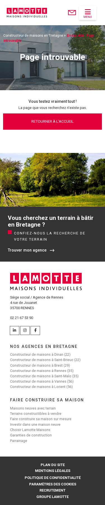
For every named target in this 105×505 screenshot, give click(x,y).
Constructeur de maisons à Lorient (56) (41, 387)
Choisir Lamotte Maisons (30, 430)
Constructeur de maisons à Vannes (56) (42, 381)
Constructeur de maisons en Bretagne (33, 36)
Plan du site (53, 465)
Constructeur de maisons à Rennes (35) (42, 371)
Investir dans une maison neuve (35, 424)
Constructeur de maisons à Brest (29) (40, 365)
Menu (87, 16)
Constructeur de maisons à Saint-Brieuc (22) (45, 360)
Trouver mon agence (27, 250)
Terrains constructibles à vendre (35, 413)
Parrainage (18, 441)
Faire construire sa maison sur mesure (40, 419)
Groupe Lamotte (52, 497)
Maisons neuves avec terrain (33, 408)
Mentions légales (52, 471)
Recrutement (52, 490)
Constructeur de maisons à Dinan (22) (40, 354)
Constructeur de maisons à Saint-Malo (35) (44, 376)
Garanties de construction (31, 435)
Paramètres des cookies (52, 484)
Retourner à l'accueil (52, 121)
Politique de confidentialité (53, 478)
